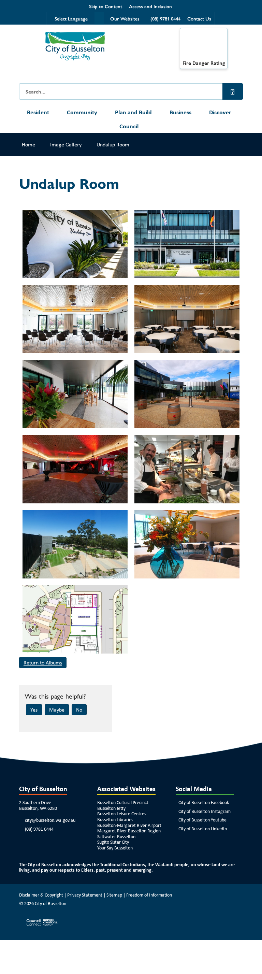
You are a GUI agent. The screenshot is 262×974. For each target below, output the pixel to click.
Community (82, 112)
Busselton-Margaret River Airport (129, 825)
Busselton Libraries (115, 819)
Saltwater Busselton (116, 836)
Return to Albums (43, 662)
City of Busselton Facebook (203, 802)
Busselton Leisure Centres (121, 814)
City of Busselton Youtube (202, 820)
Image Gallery (66, 144)
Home (28, 144)
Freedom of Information (149, 895)
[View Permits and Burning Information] (203, 46)
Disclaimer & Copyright (41, 895)
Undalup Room (113, 144)
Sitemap (114, 895)
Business (180, 112)
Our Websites (125, 18)
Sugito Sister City (113, 842)
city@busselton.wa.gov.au (50, 820)
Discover (220, 112)
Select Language (71, 18)
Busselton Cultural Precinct (122, 802)
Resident (38, 112)
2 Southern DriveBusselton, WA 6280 (38, 805)
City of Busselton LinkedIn (202, 829)
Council (129, 126)
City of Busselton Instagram (204, 811)
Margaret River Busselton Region (129, 831)
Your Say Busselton (115, 848)
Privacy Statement (84, 895)
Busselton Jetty (111, 808)
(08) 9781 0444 (39, 829)
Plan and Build (133, 112)
